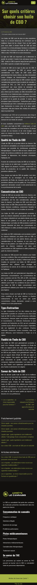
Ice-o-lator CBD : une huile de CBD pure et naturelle (17, 446)
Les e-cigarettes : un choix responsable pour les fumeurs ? (9, 402)
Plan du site (18, 584)
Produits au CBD (7, 32)
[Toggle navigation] (33, 2)
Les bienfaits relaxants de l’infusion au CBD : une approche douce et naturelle (27, 404)
